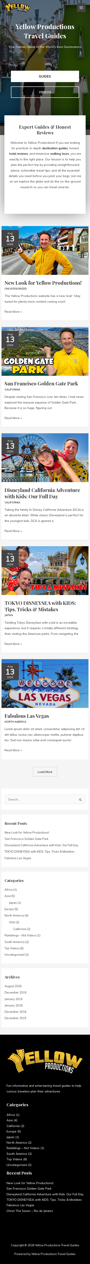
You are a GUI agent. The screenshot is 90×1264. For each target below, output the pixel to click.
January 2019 (13, 999)
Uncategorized (16, 288)
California (12, 389)
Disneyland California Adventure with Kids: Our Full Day (42, 493)
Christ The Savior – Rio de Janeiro (30, 1211)
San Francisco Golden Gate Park (41, 383)
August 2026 (13, 986)
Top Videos (12, 948)
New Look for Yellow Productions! (43, 282)
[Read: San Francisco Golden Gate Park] (45, 351)
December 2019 (15, 992)
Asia (8, 896)
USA (12, 922)
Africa (9, 889)
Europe (9, 909)
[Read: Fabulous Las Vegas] (45, 683)
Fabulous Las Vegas (27, 715)
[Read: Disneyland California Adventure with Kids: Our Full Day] (45, 457)
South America (14, 942)
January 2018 (13, 1005)
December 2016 (15, 1011)
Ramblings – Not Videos (20, 935)
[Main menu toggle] (81, 7)
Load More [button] (45, 772)
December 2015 (15, 1018)
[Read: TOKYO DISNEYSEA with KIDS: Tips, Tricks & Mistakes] (45, 570)
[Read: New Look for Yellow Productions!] (45, 250)
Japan (9, 615)
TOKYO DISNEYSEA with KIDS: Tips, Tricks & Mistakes (40, 606)
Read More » (13, 311)
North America (15, 721)
